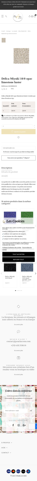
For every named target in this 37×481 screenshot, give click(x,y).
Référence (4, 86)
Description (6, 168)
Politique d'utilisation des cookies (11, 247)
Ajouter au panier (20, 132)
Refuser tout (18, 260)
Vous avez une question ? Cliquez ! (18, 158)
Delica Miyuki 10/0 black (10, 277)
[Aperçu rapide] (15, 215)
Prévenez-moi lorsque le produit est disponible (18, 152)
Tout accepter (18, 254)
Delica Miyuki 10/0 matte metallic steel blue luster (27, 279)
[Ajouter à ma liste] (18, 137)
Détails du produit (9, 172)
